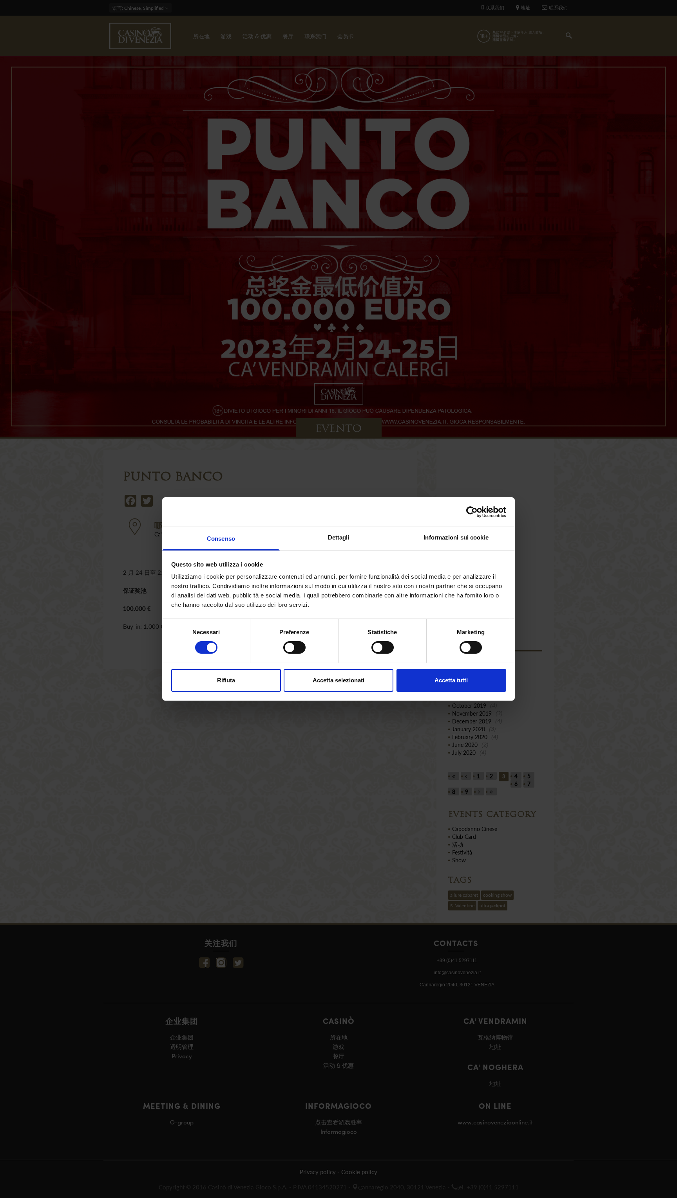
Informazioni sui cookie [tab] (456, 537)
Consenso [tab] (221, 538)
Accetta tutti (451, 680)
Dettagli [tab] (338, 537)
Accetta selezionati (338, 680)
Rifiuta (226, 680)
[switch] (294, 647)
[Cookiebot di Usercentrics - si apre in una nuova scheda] (472, 512)
